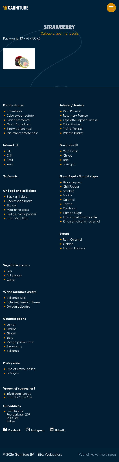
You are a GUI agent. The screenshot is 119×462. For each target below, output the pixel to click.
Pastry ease (11, 363)
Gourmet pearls (14, 318)
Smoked (68, 191)
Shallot (11, 329)
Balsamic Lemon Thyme (23, 302)
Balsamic (13, 350)
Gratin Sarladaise (18, 124)
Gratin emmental (18, 120)
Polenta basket (73, 133)
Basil (10, 160)
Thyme (68, 204)
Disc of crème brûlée (21, 369)
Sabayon (13, 373)
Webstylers (53, 454)
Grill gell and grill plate (19, 190)
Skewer (12, 205)
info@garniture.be (19, 393)
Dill (9, 151)
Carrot (11, 279)
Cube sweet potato (20, 115)
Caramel (69, 199)
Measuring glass (18, 209)
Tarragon (69, 164)
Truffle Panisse (73, 128)
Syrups (64, 233)
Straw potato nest (19, 128)
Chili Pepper (71, 186)
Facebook (14, 430)
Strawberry (14, 346)
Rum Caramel (72, 239)
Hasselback (14, 111)
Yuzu (10, 164)
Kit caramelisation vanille (80, 217)
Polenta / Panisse (72, 105)
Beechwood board (19, 201)
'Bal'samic (10, 176)
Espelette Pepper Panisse (80, 120)
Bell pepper (14, 275)
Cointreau (69, 208)
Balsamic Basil (16, 297)
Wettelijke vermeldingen (97, 454)
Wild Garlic (70, 151)
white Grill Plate (17, 218)
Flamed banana (74, 248)
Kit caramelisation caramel (81, 221)
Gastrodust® (69, 145)
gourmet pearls (67, 33)
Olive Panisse (72, 124)
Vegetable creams (16, 265)
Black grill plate (17, 196)
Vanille (67, 195)
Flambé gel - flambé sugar (79, 176)
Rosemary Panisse (75, 115)
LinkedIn (59, 430)
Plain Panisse (71, 111)
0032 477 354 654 (19, 397)
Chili (9, 155)
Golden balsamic (18, 306)
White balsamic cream (20, 292)
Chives (67, 155)
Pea (9, 271)
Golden (68, 244)
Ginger (11, 333)
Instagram (37, 430)
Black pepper (72, 182)
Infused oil (10, 145)
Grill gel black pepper (21, 214)
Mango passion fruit (20, 342)
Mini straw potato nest (22, 133)
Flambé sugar (72, 212)
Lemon (11, 324)
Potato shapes (13, 105)
